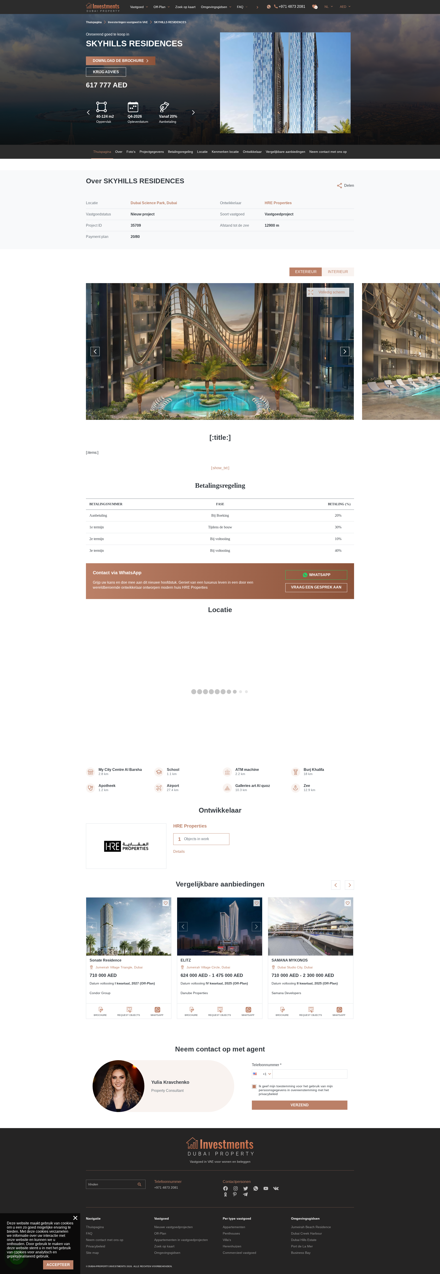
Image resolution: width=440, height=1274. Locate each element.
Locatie (202, 151)
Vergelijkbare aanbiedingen (285, 151)
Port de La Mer (302, 1246)
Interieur (338, 272)
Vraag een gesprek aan (316, 587)
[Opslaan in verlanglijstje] (165, 903)
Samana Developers (286, 993)
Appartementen (234, 1227)
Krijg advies (106, 72)
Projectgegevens (152, 151)
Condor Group (100, 993)
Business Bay (301, 1252)
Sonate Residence (105, 960)
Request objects (128, 1015)
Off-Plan (160, 1233)
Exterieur (306, 272)
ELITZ (186, 960)
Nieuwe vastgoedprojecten (173, 1227)
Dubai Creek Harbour (306, 1233)
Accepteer (58, 1265)
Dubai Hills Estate (303, 1240)
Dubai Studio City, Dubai (295, 967)
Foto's (130, 151)
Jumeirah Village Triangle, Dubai (119, 967)
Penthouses (231, 1233)
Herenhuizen (232, 1246)
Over (118, 151)
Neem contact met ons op (328, 151)
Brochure (100, 1015)
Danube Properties (194, 993)
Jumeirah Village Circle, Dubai (208, 967)
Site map (92, 1252)
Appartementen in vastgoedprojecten (181, 1240)
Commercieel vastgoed (239, 1252)
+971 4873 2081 (292, 6)
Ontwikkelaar (252, 151)
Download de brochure (118, 61)
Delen (349, 185)
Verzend (300, 1105)
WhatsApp (319, 575)
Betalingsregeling (180, 151)
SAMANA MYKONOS (290, 960)
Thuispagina (102, 151)
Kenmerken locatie (225, 151)
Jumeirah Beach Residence (311, 1227)
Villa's (227, 1240)
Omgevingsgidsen (167, 1252)
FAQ (89, 1233)
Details (179, 851)
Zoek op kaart (164, 1246)
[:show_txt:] (220, 468)
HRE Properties (278, 203)
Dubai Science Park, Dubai (154, 203)
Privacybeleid (95, 1246)
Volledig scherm (332, 292)
